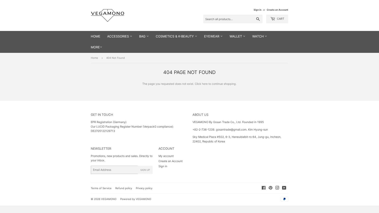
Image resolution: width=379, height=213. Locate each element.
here (205, 83)
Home (94, 57)
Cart (280, 18)
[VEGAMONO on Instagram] (277, 188)
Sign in (257, 9)
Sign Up (145, 169)
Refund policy (123, 188)
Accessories (118, 36)
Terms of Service (101, 188)
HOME (95, 36)
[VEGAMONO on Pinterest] (270, 188)
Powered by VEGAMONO (135, 199)
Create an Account (277, 9)
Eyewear (212, 36)
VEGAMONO (108, 199)
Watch (258, 36)
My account (166, 156)
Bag (142, 36)
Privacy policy (144, 188)
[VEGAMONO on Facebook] (264, 188)
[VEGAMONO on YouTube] (284, 188)
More (95, 47)
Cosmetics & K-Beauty (175, 36)
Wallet (236, 36)
